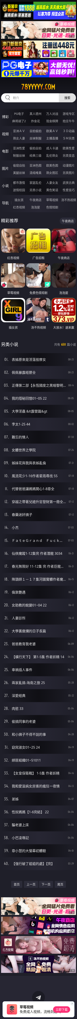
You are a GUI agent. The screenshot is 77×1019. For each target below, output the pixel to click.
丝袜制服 (35, 138)
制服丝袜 (19, 155)
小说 (5, 185)
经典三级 (35, 155)
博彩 (5, 116)
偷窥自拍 (19, 165)
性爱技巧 (69, 190)
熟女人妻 (19, 138)
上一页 (31, 884)
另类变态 (69, 155)
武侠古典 (69, 183)
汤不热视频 (68, 200)
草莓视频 (52, 200)
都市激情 (19, 183)
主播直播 (52, 138)
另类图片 (69, 173)
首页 (17, 884)
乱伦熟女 (52, 155)
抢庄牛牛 (69, 121)
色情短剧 (52, 207)
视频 (5, 134)
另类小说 (35, 190)
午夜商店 (35, 200)
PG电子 (19, 114)
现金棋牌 (52, 121)
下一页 (45, 884)
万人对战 (52, 114)
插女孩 (19, 200)
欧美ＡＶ (52, 131)
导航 (5, 203)
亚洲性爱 (19, 148)
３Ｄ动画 (69, 131)
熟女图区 (52, 173)
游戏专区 (69, 114)
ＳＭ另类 (69, 138)
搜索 (67, 98)
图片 (5, 168)
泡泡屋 (35, 207)
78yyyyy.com (38, 87)
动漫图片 (69, 165)
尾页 (60, 884)
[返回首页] (71, 1010)
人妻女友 (52, 183)
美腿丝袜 (19, 173)
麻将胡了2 (19, 121)
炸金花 (35, 121)
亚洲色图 (35, 165)
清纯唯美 (35, 173)
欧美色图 (52, 165)
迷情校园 (19, 190)
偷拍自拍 (35, 148)
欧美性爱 (69, 148)
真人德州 (35, 114)
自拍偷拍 (35, 131)
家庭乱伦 (35, 183)
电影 (5, 151)
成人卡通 (52, 148)
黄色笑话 (52, 190)
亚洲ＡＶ (19, 131)
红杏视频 (19, 207)
